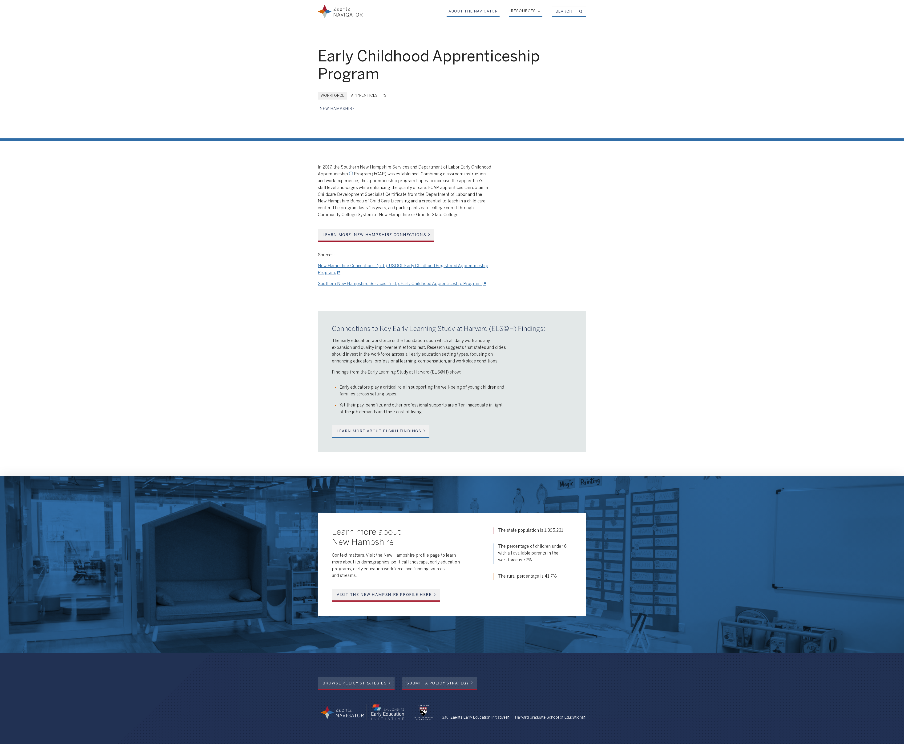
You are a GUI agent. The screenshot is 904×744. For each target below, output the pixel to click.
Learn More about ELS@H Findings (379, 431)
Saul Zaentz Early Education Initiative (474, 717)
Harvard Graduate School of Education (548, 717)
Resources (523, 11)
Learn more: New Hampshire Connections (374, 235)
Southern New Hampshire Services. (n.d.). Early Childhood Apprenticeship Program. (400, 284)
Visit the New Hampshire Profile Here (384, 595)
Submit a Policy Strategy (437, 683)
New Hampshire (337, 109)
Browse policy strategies (355, 683)
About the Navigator (473, 11)
